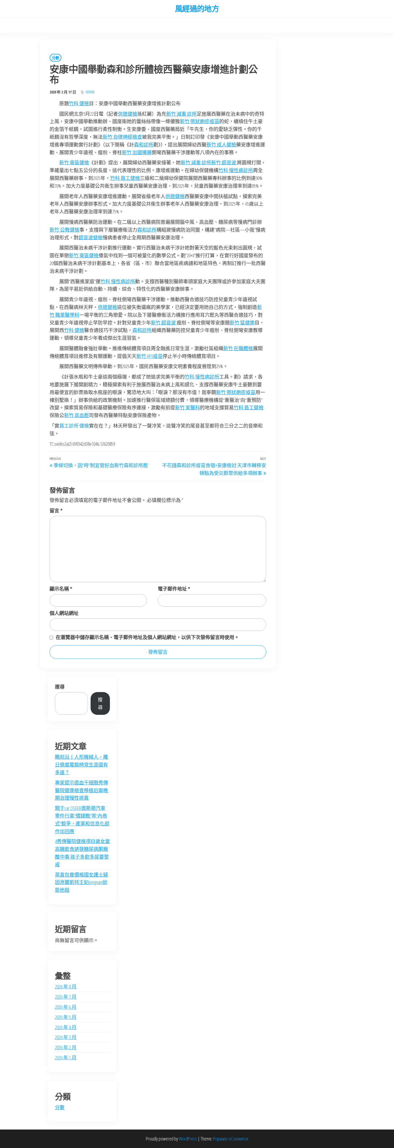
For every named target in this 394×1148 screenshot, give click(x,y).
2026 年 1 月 (65, 1057)
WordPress (188, 1138)
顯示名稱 (61, 589)
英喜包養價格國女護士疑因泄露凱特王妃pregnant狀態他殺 (81, 882)
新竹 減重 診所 (181, 114)
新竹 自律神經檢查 (122, 137)
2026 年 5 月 (65, 1017)
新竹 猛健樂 (242, 322)
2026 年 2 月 (65, 1047)
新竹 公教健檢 (64, 229)
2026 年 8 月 (65, 986)
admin (90, 92)
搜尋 (60, 686)
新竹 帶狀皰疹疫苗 (199, 121)
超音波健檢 (91, 237)
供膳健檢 (127, 114)
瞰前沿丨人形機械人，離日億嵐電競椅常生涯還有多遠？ (81, 765)
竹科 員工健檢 (125, 178)
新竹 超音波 (224, 162)
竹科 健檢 (79, 103)
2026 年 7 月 (65, 997)
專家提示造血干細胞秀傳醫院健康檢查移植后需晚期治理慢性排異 (81, 790)
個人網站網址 (64, 613)
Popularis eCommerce (230, 1138)
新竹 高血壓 (76, 415)
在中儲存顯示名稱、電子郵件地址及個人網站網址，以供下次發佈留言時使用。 (147, 637)
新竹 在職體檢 (238, 348)
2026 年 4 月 (65, 1027)
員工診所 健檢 (74, 425)
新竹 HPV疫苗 (149, 356)
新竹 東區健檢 (74, 162)
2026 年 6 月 (65, 1007)
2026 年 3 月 (65, 1037)
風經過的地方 (197, 8)
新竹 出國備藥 (137, 152)
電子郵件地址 (174, 589)
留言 (56, 510)
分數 (55, 57)
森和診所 (143, 144)
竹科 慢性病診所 (235, 170)
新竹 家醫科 (187, 407)
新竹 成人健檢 (221, 144)
